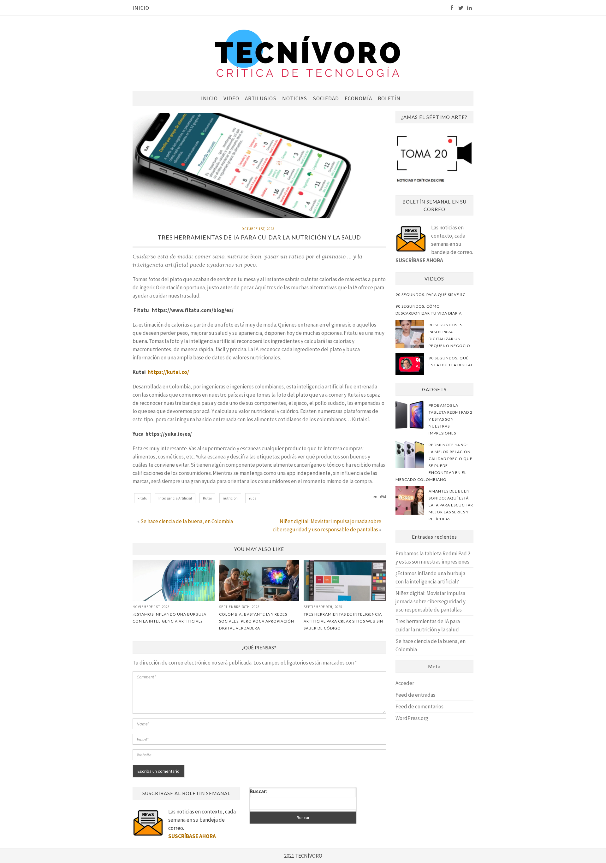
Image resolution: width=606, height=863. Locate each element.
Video (231, 98)
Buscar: (259, 791)
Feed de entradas (415, 694)
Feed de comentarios (419, 706)
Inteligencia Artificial (175, 498)
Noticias (294, 98)
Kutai (207, 498)
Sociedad (326, 98)
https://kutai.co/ (168, 372)
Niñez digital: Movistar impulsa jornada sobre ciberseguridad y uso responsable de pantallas (430, 601)
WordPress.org (411, 718)
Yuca (253, 498)
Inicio (141, 7)
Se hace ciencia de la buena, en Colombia (186, 521)
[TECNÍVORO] (308, 53)
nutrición (230, 498)
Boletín (389, 98)
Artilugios (260, 98)
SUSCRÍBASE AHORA (419, 260)
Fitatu (142, 498)
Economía (358, 98)
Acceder (404, 683)
